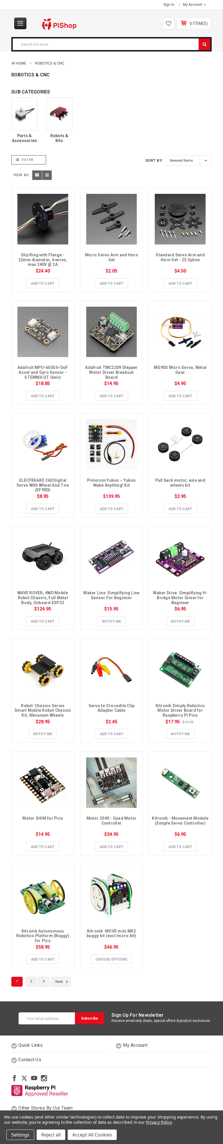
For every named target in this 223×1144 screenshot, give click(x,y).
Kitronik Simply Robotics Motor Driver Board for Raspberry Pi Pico (181, 710)
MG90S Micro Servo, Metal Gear (180, 370)
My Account (193, 5)
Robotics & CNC (49, 63)
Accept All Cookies (92, 1135)
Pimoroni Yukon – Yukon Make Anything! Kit (112, 483)
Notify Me (111, 621)
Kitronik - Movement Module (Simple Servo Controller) (180, 820)
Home (21, 63)
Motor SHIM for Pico (42, 818)
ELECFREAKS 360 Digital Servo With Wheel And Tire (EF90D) (43, 485)
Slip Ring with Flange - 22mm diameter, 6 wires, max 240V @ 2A (43, 260)
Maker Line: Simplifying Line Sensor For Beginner (111, 595)
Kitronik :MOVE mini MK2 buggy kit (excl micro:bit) (112, 933)
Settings (20, 1135)
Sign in (168, 5)
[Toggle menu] (20, 23)
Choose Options (111, 959)
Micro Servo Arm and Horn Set (112, 257)
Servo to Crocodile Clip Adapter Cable (112, 708)
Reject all (51, 1135)
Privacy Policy (158, 1122)
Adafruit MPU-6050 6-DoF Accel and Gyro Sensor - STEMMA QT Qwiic (43, 372)
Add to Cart (43, 284)
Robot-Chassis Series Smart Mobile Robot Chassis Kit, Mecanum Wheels (43, 710)
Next (59, 981)
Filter (27, 160)
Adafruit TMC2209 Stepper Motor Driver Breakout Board (112, 372)
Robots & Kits (59, 138)
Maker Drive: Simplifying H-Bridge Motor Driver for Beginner (180, 598)
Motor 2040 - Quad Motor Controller (112, 820)
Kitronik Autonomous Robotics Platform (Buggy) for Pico (43, 936)
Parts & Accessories (24, 138)
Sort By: (154, 160)
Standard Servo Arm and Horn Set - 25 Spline (181, 257)
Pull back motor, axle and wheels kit (180, 483)
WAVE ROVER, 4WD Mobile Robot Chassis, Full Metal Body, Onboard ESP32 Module (43, 600)
